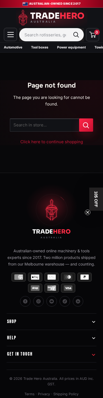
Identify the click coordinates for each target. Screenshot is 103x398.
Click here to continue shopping (51, 141)
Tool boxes (39, 47)
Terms (29, 394)
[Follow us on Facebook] (25, 301)
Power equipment (71, 47)
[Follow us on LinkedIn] (78, 301)
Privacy (44, 394)
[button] (96, 199)
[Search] (76, 34)
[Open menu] (10, 34)
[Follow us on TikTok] (65, 301)
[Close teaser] (87, 212)
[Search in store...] (86, 125)
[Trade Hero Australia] (51, 214)
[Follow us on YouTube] (51, 301)
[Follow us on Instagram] (38, 301)
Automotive (13, 47)
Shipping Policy (66, 394)
